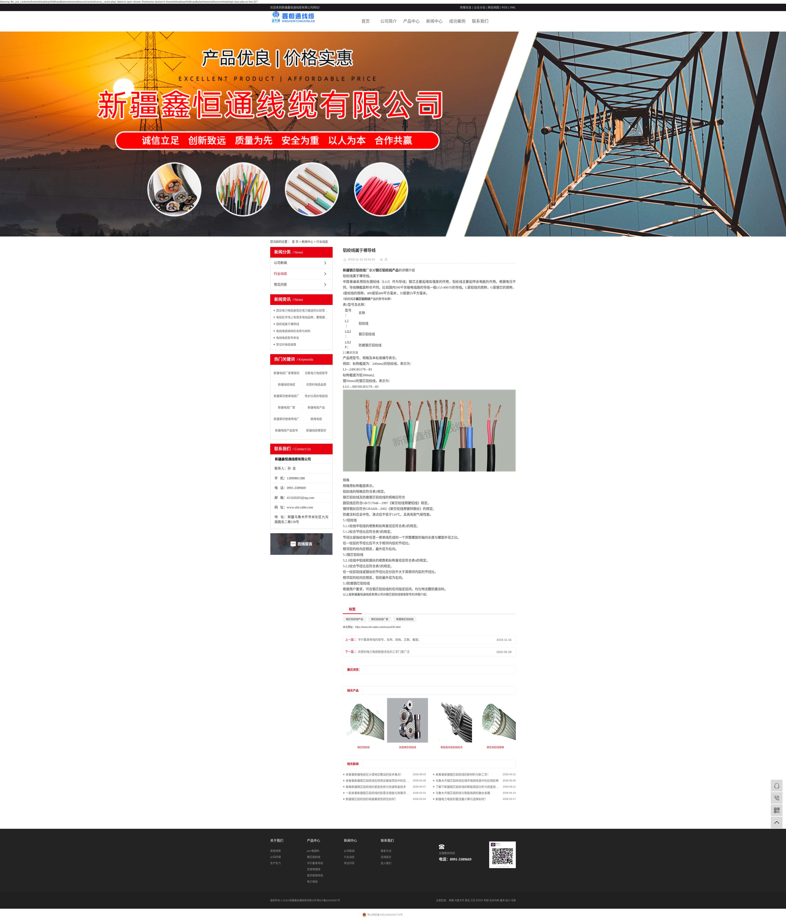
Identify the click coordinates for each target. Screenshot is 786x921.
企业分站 (479, 7)
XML (513, 7)
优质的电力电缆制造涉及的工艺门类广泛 (384, 651)
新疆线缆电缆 (286, 384)
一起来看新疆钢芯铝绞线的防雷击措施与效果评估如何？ (381, 793)
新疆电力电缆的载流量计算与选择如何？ (461, 799)
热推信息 (465, 7)
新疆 (451, 900)
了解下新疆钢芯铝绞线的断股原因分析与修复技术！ (468, 786)
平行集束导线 (315, 863)
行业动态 (322, 241)
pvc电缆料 (313, 850)
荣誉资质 (275, 850)
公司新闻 (280, 263)
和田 (486, 900)
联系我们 (480, 21)
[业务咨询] (777, 785)
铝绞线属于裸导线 (287, 324)
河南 (513, 900)
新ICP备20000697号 (328, 900)
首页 (365, 21)
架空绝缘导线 (315, 875)
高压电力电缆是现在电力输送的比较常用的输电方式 (303, 310)
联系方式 (386, 850)
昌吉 (467, 900)
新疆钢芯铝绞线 (404, 619)
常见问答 (280, 284)
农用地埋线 (313, 869)
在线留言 (386, 856)
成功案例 (457, 21)
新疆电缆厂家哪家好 (286, 373)
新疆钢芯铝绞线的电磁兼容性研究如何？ (371, 799)
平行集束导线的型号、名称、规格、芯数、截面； (389, 639)
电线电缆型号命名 (287, 337)
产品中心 (411, 21)
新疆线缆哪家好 (316, 430)
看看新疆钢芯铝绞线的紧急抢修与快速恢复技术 (376, 786)
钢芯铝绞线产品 (354, 619)
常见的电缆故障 (286, 344)
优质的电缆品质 (316, 384)
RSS (504, 7)
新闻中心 (434, 21)
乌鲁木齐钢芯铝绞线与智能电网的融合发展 (463, 793)
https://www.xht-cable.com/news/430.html (378, 627)
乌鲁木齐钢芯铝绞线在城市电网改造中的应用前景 (467, 780)
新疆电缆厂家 (286, 407)
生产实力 (275, 863)
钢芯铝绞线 (313, 856)
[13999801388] (777, 798)
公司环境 (275, 856)
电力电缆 (312, 881)
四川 (507, 900)
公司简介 (388, 21)
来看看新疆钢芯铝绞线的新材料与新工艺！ (463, 774)
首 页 (295, 241)
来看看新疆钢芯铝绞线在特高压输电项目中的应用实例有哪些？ (386, 780)
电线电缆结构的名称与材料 (293, 331)
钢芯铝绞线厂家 (379, 619)
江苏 (472, 900)
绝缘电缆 (316, 419)
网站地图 (493, 7)
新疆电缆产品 (316, 407)
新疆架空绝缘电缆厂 (286, 396)
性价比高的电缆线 (316, 396)
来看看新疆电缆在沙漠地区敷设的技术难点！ (374, 774)
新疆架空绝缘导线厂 (286, 419)
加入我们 (386, 863)
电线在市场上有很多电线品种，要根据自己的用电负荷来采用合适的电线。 (303, 317)
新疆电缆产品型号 (286, 430)
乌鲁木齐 (459, 900)
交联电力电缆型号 (316, 373)
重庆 (502, 900)
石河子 (479, 900)
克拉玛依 (494, 900)
